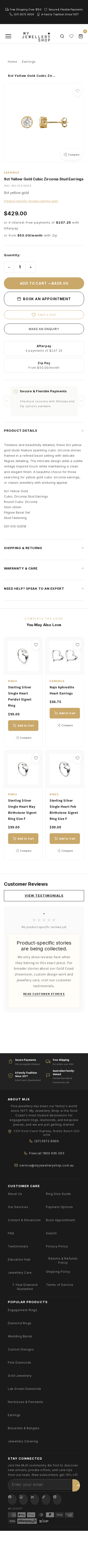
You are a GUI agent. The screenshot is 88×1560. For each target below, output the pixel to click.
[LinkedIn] (34, 1499)
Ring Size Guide (58, 1194)
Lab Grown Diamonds (24, 1389)
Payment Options (59, 1207)
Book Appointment (60, 1220)
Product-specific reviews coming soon (31, 201)
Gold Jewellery (20, 1375)
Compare (25, 737)
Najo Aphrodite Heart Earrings (62, 690)
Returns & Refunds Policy (62, 1260)
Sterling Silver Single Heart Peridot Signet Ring (19, 696)
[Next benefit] (81, 401)
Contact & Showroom (24, 1220)
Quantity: (12, 255)
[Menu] (8, 36)
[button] (44, 430)
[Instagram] (23, 1499)
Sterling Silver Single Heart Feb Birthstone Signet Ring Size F (64, 809)
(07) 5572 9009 (46, 1141)
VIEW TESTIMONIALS (44, 895)
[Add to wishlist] (77, 91)
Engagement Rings (22, 1310)
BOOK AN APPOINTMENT (46, 299)
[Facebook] (12, 1499)
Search (51, 1233)
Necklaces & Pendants (25, 1402)
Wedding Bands (20, 1336)
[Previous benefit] (7, 401)
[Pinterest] (57, 1499)
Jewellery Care (20, 1272)
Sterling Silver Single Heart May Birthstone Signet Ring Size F (22, 809)
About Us (15, 1194)
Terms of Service (59, 1285)
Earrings (14, 1415)
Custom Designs (21, 1349)
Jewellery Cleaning (23, 1441)
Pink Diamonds (19, 1362)
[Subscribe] (78, 1485)
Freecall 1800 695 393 (47, 1153)
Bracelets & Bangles (23, 1428)
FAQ (11, 1233)
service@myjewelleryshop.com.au (47, 1165)
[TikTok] (46, 1499)
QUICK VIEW (25, 668)
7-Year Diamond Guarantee (24, 1287)
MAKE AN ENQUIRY (44, 329)
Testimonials (18, 1246)
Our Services (18, 1207)
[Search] (62, 36)
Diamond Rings (20, 1323)
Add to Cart (26, 725)
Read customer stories (44, 994)
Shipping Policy (58, 1271)
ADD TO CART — (44, 283)
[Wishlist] (71, 36)
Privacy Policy (57, 1246)
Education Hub (19, 1259)
